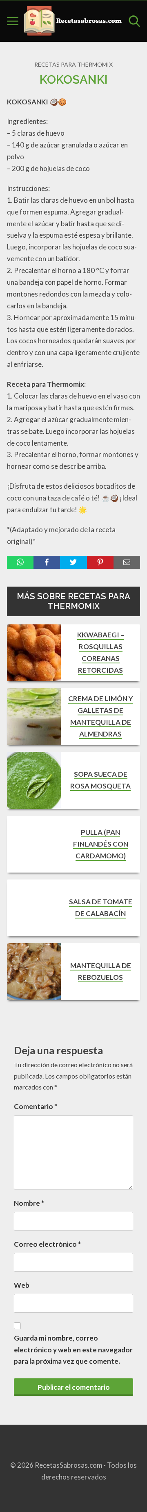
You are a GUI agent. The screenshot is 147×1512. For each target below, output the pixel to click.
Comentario (35, 1106)
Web (21, 1285)
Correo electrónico (47, 1244)
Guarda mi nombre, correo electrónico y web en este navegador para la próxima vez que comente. (73, 1350)
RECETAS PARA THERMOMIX (73, 64)
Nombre (29, 1203)
